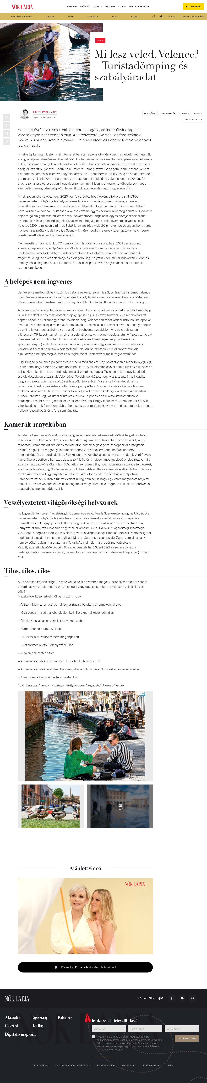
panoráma (149, 113)
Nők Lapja (22, 6)
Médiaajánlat (152, 1065)
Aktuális (72, 6)
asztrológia (92, 16)
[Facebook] (160, 16)
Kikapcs (98, 6)
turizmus (184, 113)
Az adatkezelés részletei (110, 1049)
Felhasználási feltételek (72, 1065)
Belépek (185, 16)
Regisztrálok (198, 16)
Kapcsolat (129, 1065)
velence (198, 113)
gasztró (134, 16)
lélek (114, 16)
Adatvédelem (106, 1065)
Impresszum (40, 1065)
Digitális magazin (139, 6)
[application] (85, 916)
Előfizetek (193, 7)
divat (70, 16)
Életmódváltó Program (21, 16)
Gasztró (110, 6)
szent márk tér (167, 113)
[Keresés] (153, 16)
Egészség (85, 6)
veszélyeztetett (193, 120)
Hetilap (122, 6)
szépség (50, 16)
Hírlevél (171, 16)
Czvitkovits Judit (45, 112)
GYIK (171, 1065)
